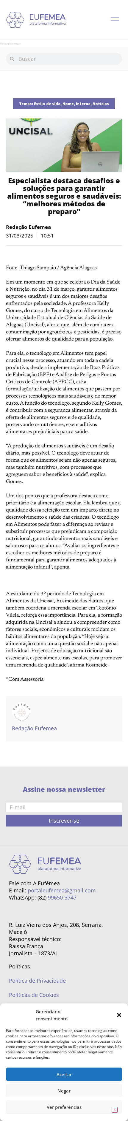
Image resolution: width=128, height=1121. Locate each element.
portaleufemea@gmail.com (62, 890)
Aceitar (64, 1074)
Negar (64, 1091)
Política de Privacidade (37, 980)
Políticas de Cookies (34, 994)
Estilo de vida (47, 103)
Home (68, 103)
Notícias (101, 103)
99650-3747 (62, 897)
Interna (83, 103)
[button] (119, 1015)
